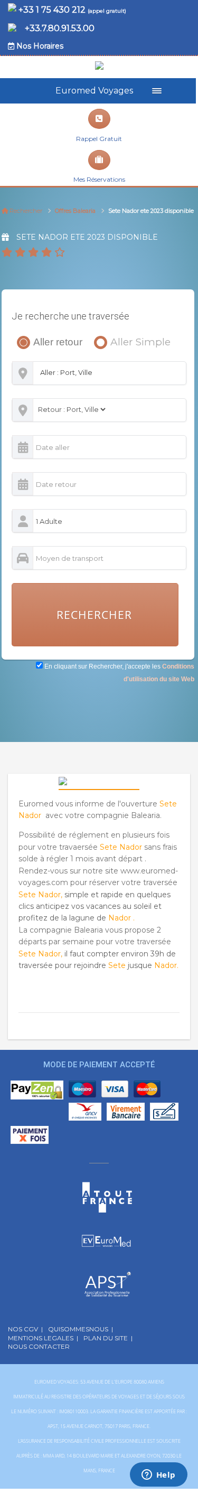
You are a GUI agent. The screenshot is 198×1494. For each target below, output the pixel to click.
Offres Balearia (75, 210)
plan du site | (108, 1338)
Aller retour (55, 341)
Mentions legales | (43, 1338)
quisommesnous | (80, 1329)
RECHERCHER (94, 614)
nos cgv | (25, 1329)
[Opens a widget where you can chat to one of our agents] (158, 1475)
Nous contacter (40, 1346)
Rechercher (25, 210)
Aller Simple (127, 342)
